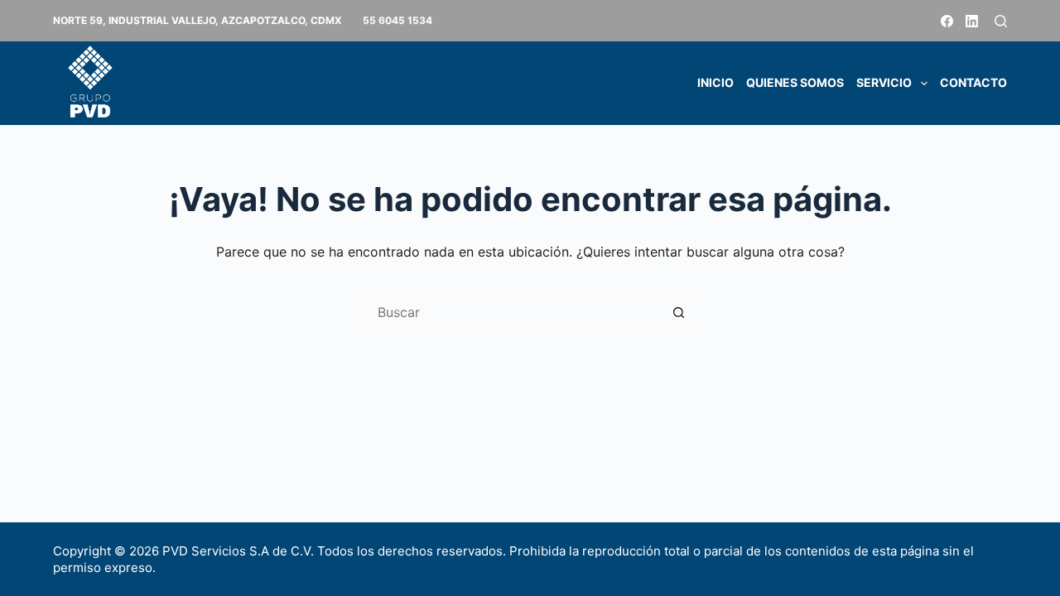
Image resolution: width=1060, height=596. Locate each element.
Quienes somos (795, 82)
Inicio (715, 82)
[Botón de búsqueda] (679, 312)
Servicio (884, 82)
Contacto (973, 82)
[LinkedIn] (972, 21)
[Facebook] (947, 21)
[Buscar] (1001, 21)
